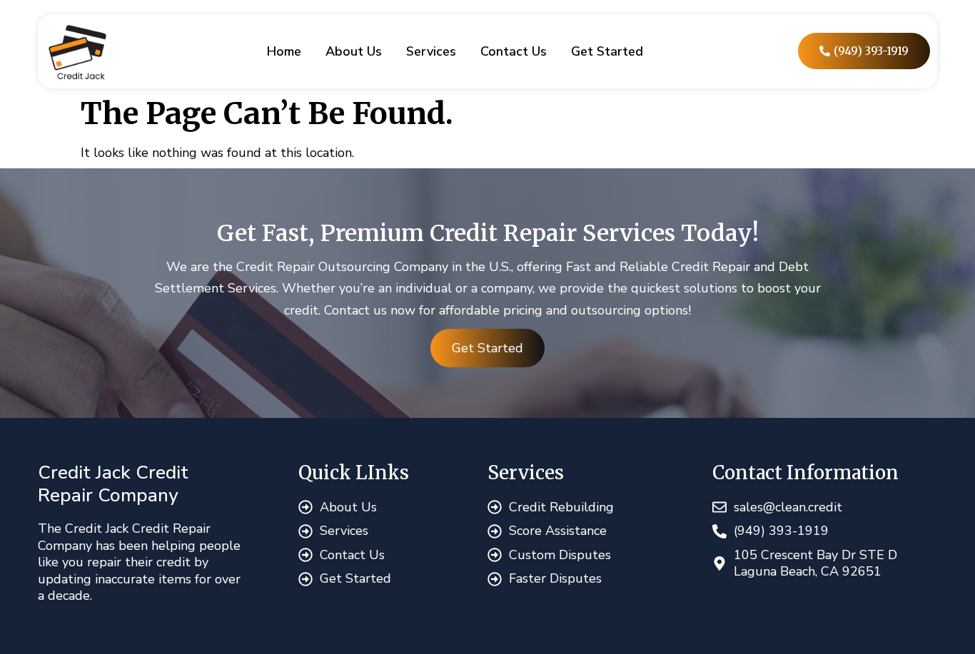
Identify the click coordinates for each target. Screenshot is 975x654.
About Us (353, 51)
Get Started (607, 51)
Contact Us (513, 51)
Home (284, 51)
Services (431, 51)
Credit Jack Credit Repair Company (113, 484)
